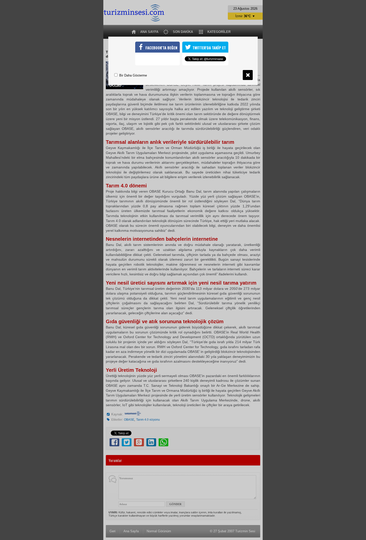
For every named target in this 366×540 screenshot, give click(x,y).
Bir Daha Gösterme (132, 75)
